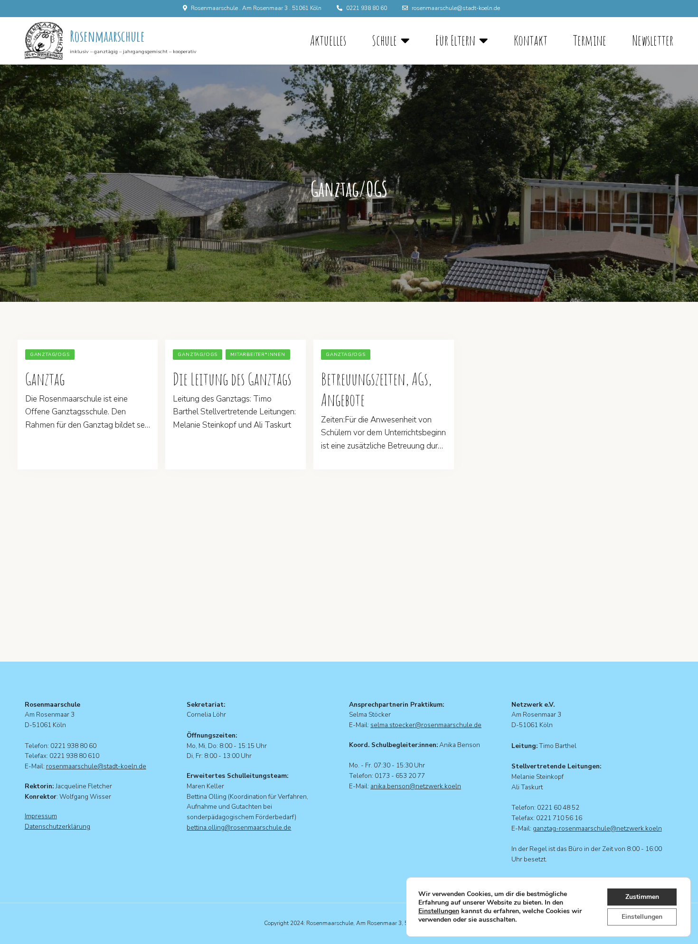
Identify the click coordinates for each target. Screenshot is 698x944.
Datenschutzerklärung (57, 826)
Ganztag (45, 379)
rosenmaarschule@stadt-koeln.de (456, 8)
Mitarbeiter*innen (257, 354)
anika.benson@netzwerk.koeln (415, 786)
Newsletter (652, 40)
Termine (589, 40)
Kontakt (530, 40)
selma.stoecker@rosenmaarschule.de (425, 724)
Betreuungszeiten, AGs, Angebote (376, 389)
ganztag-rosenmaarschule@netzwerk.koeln (597, 828)
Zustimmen (642, 896)
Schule (384, 40)
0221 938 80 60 (366, 8)
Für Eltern (455, 40)
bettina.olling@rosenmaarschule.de (239, 827)
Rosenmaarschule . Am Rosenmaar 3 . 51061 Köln (256, 8)
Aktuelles (328, 40)
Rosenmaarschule (107, 36)
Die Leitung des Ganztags (232, 379)
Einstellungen (438, 911)
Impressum (41, 816)
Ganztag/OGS (50, 354)
